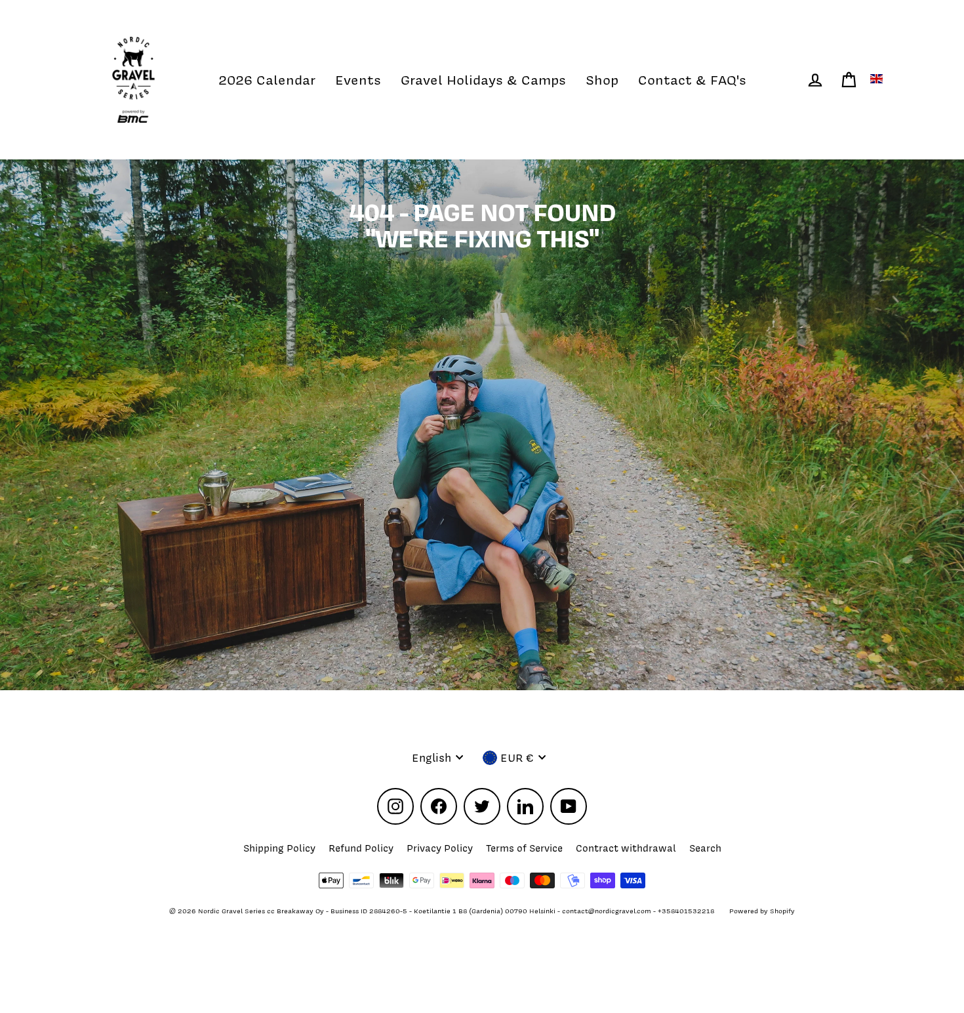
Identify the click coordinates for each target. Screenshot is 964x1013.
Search (705, 848)
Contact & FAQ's (692, 80)
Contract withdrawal (626, 848)
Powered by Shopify (762, 911)
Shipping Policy (279, 848)
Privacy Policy (440, 848)
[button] (878, 78)
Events (358, 80)
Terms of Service (524, 848)
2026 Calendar (266, 80)
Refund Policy (361, 848)
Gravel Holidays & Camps (483, 80)
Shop (602, 80)
